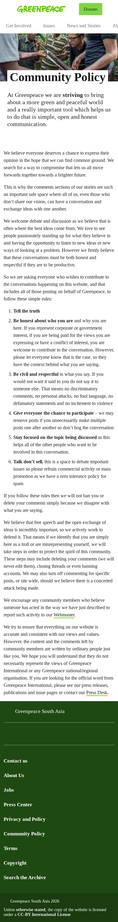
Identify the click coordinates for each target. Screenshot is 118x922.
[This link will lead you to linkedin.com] (7, 736)
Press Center (18, 804)
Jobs (9, 790)
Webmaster (64, 615)
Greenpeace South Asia (40, 711)
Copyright (15, 863)
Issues (49, 25)
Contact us (16, 761)
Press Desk (96, 692)
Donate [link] (90, 9)
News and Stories (83, 25)
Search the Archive (25, 877)
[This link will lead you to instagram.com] (31, 736)
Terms (11, 848)
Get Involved (18, 25)
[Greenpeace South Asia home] (47, 9)
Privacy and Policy (25, 819)
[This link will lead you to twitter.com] (19, 736)
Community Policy (24, 834)
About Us (14, 775)
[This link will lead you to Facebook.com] (43, 736)
